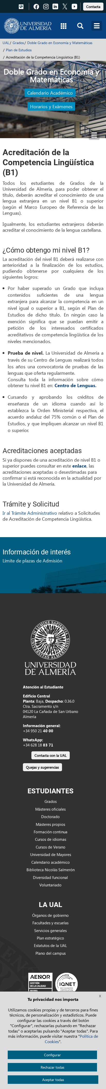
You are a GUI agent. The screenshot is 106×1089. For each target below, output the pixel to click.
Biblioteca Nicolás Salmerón (50, 869)
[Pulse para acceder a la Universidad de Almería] (50, 647)
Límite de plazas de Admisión (32, 560)
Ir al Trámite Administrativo (30, 513)
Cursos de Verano (50, 847)
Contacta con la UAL (50, 755)
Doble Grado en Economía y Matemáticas (59, 42)
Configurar (52, 1054)
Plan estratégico (50, 938)
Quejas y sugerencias (42, 767)
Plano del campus (51, 953)
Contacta (93, 6)
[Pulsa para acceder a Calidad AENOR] (53, 983)
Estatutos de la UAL (50, 945)
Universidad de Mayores (50, 854)
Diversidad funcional (50, 877)
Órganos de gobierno (50, 915)
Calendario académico (50, 862)
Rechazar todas (52, 1067)
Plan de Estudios (19, 49)
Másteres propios (50, 824)
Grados (18, 42)
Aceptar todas (53, 1079)
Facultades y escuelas (50, 922)
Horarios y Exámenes (51, 106)
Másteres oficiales (50, 809)
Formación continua (50, 831)
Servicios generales (50, 930)
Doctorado (50, 816)
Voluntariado (50, 884)
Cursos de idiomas (50, 839)
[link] (93, 6)
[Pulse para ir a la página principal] (27, 26)
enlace (79, 466)
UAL (6, 42)
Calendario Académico (50, 92)
